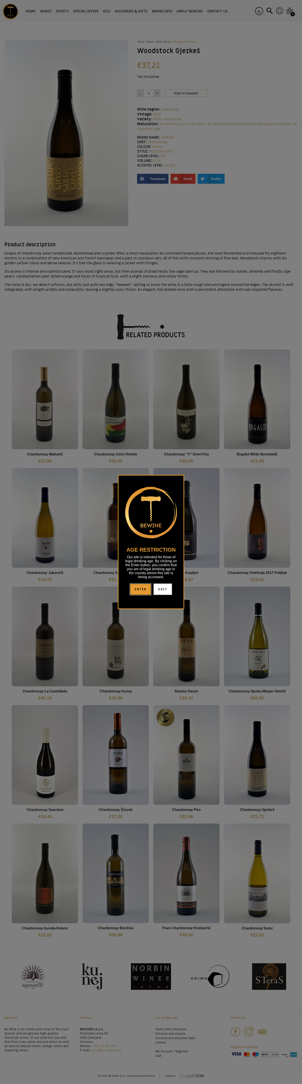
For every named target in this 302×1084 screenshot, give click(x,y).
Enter (141, 589)
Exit (162, 589)
